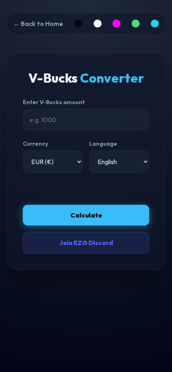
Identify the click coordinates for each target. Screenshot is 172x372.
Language (103, 143)
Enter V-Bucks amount (54, 102)
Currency (35, 143)
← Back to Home (38, 24)
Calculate (86, 215)
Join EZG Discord (86, 243)
